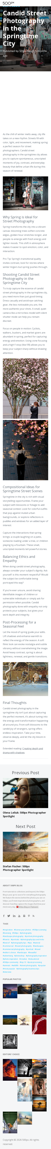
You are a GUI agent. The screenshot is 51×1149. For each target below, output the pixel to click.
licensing (7, 933)
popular (42, 965)
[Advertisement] (25, 103)
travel (38, 949)
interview (7, 972)
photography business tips (28, 969)
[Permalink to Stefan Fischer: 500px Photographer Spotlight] (25, 861)
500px (15, 933)
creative (24, 959)
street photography (29, 965)
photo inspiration (11, 959)
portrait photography (34, 936)
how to (6, 939)
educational (34, 959)
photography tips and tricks (33, 939)
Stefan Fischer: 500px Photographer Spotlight (18, 868)
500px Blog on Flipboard (28, 907)
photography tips (19, 943)
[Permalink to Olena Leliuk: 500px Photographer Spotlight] (25, 807)
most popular (9, 969)
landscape (22, 952)
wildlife (15, 965)
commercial (8, 946)
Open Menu (13, 3)
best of (7, 943)
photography (26, 933)
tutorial (37, 943)
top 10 (23, 962)
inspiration (8, 930)
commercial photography (14, 949)
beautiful (32, 952)
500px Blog (26, 51)
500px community (11, 962)
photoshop (20, 956)
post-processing (35, 962)
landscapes (38, 946)
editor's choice (10, 952)
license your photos (23, 930)
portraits (15, 939)
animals (7, 965)
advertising (8, 956)
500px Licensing (40, 930)
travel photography (24, 946)
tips (30, 943)
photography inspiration (37, 956)
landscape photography (13, 936)
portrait (30, 949)
